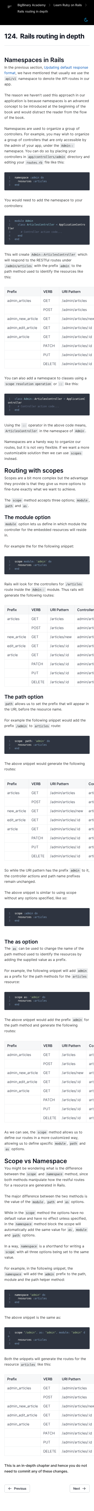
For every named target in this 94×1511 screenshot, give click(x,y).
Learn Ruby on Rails (68, 5)
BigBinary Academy (31, 5)
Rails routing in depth (32, 11)
